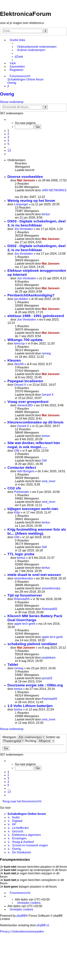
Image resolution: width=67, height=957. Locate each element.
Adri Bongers (25, 471)
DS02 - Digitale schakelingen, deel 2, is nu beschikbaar (36, 248)
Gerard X (20, 384)
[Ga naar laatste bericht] (16, 193)
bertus (46, 214)
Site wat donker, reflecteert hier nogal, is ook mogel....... (33, 445)
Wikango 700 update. (25, 340)
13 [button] (9, 150)
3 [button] (8, 137)
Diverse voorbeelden (25, 177)
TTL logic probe (20, 554)
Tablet (12, 664)
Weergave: (9, 737)
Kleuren (14, 360)
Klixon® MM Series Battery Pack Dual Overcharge (34, 618)
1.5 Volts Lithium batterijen (30, 706)
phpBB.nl (43, 925)
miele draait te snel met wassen (34, 575)
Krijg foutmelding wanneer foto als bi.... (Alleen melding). (36, 531)
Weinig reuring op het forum (31, 201)
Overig (7, 94)
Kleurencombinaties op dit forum (35, 422)
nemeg (46, 353)
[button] (8, 119)
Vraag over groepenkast (27, 402)
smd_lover (48, 481)
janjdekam (48, 657)
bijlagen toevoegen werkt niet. (33, 509)
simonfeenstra (23, 578)
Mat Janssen (26, 180)
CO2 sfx (14, 488)
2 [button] (8, 134)
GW (16, 450)
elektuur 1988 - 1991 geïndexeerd (35, 316)
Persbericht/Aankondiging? (31, 295)
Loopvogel (21, 204)
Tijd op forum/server (24, 595)
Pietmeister (21, 491)
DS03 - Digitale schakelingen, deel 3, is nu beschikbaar (36, 223)
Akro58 (19, 364)
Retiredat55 (22, 599)
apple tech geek (24, 623)
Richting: (31, 741)
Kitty (17, 512)
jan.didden (21, 298)
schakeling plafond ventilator (32, 644)
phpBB (21, 915)
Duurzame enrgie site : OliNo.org (35, 685)
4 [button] (8, 140)
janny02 (47, 678)
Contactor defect (21, 467)
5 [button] (8, 143)
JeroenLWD (25, 405)
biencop (19, 343)
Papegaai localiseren (25, 381)
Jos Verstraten (23, 229)
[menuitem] (36, 46)
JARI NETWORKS (54, 190)
